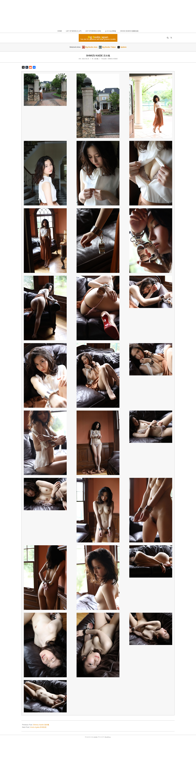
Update (123, 47)
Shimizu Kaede (113, 59)
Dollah (95, 737)
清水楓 (96, 59)
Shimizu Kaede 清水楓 (41, 725)
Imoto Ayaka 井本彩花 (38, 727)
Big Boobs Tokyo (109, 47)
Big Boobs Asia (91, 47)
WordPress (108, 737)
